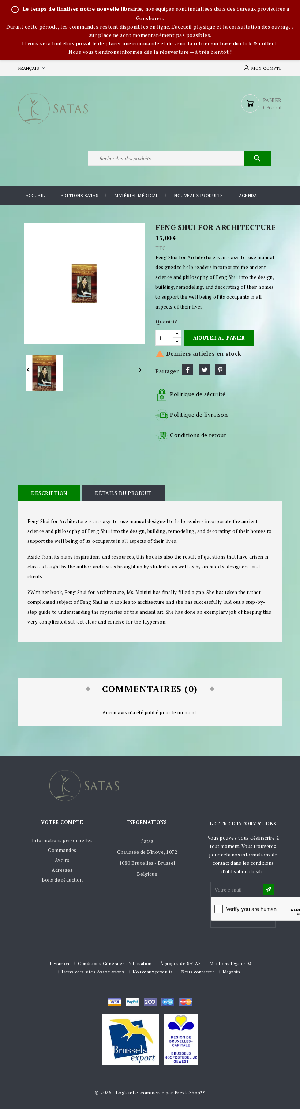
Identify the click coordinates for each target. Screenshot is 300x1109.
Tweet (204, 369)
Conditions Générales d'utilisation (114, 963)
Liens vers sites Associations (93, 971)
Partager (187, 369)
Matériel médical (136, 195)
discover (132, 1002)
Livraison (60, 963)
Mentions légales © (231, 963)
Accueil (35, 195)
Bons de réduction (62, 880)
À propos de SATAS (180, 963)
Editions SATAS (79, 195)
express (150, 1002)
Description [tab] (49, 492)
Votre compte (62, 822)
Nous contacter (197, 971)
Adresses (62, 870)
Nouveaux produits (198, 195)
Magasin (231, 971)
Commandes (62, 850)
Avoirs (62, 860)
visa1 (185, 1002)
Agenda (248, 195)
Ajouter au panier (218, 337)
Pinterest (220, 369)
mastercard (167, 1002)
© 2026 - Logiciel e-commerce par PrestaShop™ (150, 1092)
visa (114, 1002)
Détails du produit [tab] (123, 492)
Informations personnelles (62, 840)
